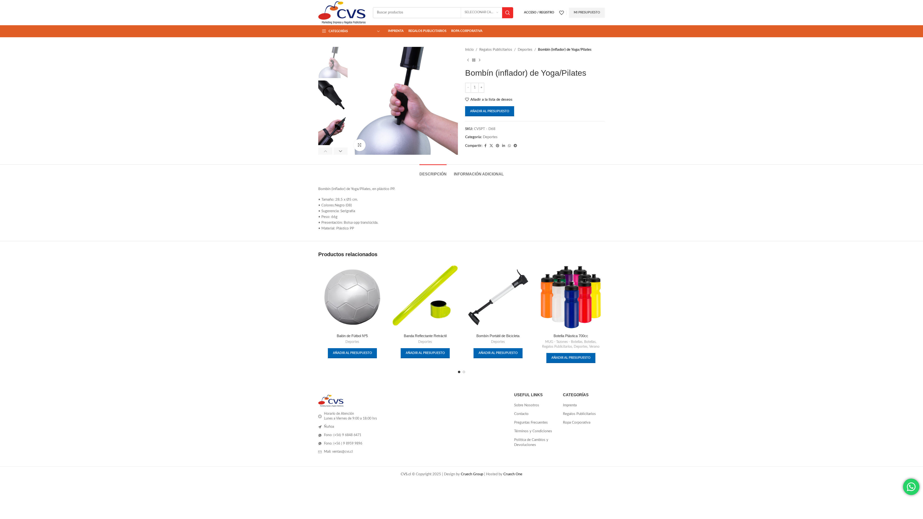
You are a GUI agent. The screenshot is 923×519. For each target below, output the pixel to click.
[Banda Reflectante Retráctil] (425, 297)
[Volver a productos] (474, 60)
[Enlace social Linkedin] (503, 145)
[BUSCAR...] (507, 12)
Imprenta (570, 405)
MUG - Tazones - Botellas (563, 342)
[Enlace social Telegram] (515, 145)
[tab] (433, 171)
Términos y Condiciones (533, 431)
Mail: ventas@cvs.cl (338, 451)
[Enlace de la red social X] (491, 145)
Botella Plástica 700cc (571, 336)
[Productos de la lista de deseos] (561, 13)
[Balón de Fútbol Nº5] (352, 297)
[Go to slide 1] (459, 372)
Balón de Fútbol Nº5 (352, 336)
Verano (594, 346)
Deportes (525, 49)
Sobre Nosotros (526, 405)
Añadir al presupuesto (489, 111)
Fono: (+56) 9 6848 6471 (342, 435)
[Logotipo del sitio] (342, 12)
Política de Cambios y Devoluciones (531, 442)
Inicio (469, 49)
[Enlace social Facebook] (485, 145)
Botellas (590, 342)
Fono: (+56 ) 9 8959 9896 (343, 443)
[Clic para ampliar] (360, 145)
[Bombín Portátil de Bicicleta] (498, 297)
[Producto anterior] (468, 60)
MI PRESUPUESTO (587, 12)
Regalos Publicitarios (495, 49)
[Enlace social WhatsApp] (509, 145)
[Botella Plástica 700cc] (571, 297)
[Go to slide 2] (464, 372)
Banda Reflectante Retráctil (425, 336)
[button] (325, 151)
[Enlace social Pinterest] (497, 145)
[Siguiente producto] (479, 60)
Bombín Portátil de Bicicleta (497, 336)
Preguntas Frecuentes (531, 422)
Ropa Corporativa (576, 422)
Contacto (521, 414)
